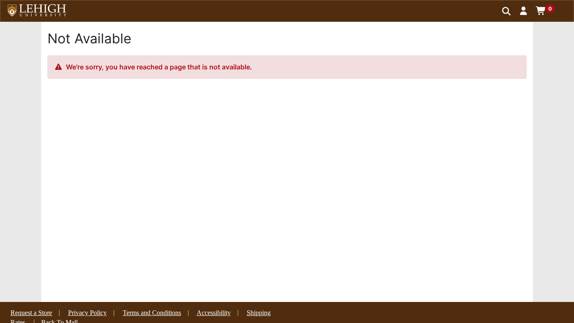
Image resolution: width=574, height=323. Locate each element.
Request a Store (31, 312)
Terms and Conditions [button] (152, 312)
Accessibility (214, 312)
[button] (523, 11)
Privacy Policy (87, 312)
